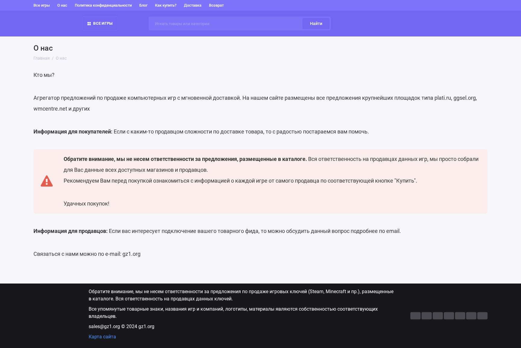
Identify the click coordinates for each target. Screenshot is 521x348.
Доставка (192, 5)
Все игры (41, 5)
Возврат (216, 5)
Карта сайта (102, 337)
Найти (316, 23)
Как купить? (165, 5)
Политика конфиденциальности (103, 5)
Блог (143, 5)
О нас (62, 5)
